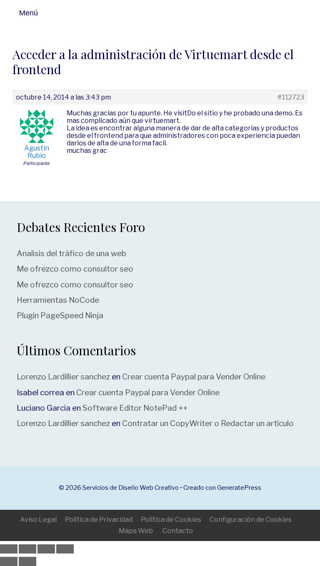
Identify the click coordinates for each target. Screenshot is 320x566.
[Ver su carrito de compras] (311, 13)
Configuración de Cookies (251, 520)
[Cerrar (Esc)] (65, 549)
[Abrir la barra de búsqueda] (291, 13)
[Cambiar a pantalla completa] (27, 549)
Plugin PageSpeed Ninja (60, 315)
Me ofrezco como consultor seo (75, 269)
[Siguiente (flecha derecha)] (27, 561)
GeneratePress (239, 487)
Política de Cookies (171, 520)
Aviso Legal (38, 520)
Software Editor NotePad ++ (135, 408)
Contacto (177, 531)
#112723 (291, 97)
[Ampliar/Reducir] (9, 549)
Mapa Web (136, 531)
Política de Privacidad (98, 520)
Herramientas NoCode (58, 300)
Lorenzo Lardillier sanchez (63, 376)
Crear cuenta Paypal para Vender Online (193, 376)
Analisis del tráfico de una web (71, 253)
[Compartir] (46, 549)
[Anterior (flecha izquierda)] (9, 561)
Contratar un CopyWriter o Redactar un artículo (208, 423)
